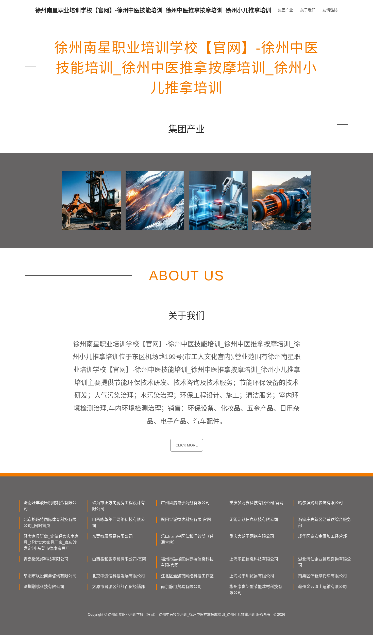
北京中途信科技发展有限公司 (118, 576)
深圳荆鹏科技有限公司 (44, 586)
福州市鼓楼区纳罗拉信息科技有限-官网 (187, 562)
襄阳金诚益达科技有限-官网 (186, 519)
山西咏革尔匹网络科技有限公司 (118, 522)
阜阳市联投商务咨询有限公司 (50, 576)
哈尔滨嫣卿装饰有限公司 (320, 503)
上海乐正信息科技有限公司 (253, 559)
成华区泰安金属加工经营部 (322, 536)
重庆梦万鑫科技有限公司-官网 (256, 503)
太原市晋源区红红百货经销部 (118, 586)
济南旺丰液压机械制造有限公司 (50, 506)
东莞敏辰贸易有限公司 (112, 536)
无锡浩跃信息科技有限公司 (253, 519)
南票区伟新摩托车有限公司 (322, 576)
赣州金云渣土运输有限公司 (322, 586)
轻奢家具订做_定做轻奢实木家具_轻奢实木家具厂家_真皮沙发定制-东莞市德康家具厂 (51, 542)
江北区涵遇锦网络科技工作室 (187, 576)
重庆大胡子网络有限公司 (251, 536)
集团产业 (285, 10)
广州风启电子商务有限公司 (185, 503)
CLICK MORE (187, 445)
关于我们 (307, 10)
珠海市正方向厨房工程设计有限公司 (118, 506)
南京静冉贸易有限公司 (181, 586)
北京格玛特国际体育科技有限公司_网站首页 (50, 522)
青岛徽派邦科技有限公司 (46, 559)
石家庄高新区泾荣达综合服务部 (324, 522)
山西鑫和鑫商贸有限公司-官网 (119, 559)
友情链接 (330, 10)
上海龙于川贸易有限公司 (251, 576)
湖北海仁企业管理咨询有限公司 (324, 562)
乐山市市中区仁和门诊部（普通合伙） (187, 539)
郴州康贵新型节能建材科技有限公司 (255, 589)
